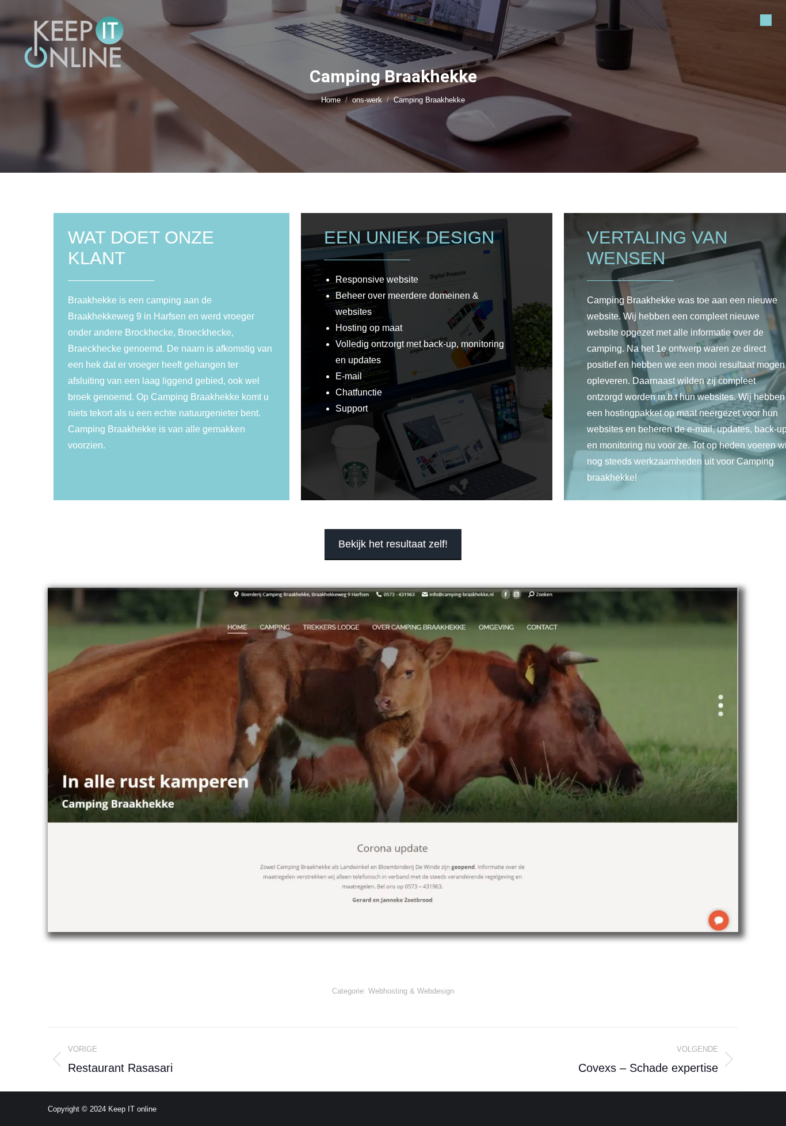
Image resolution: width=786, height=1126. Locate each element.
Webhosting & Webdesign (411, 991)
